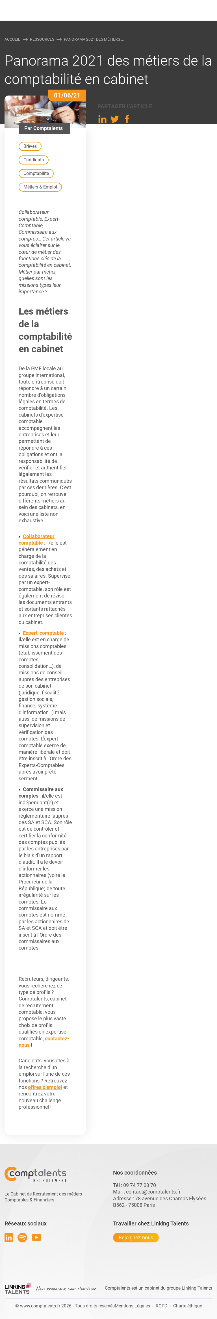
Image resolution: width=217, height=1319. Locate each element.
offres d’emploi (45, 1087)
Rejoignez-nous (136, 1237)
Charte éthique (187, 1306)
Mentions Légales (132, 1306)
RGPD (162, 1306)
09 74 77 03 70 (139, 1185)
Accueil (12, 39)
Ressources (42, 39)
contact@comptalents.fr (153, 1192)
